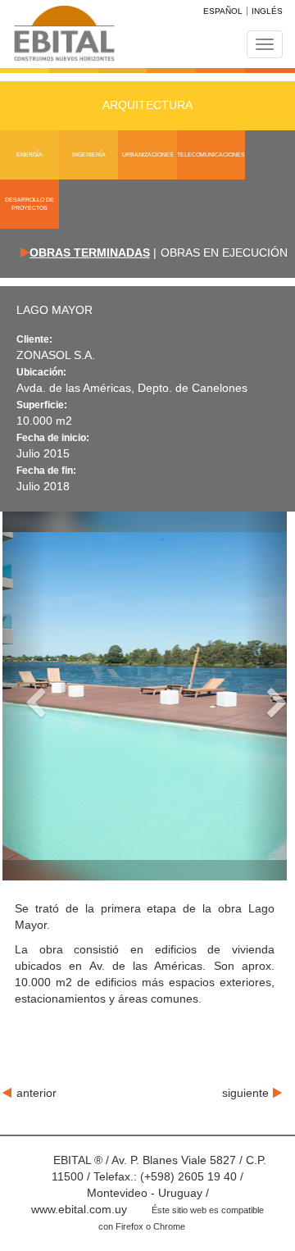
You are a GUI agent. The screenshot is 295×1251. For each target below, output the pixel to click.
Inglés (267, 11)
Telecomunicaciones (211, 154)
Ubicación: (41, 372)
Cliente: (34, 339)
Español (223, 11)
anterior (36, 1092)
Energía (29, 154)
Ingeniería (89, 154)
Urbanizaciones (148, 154)
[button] (23, 696)
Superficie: (41, 405)
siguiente (245, 1092)
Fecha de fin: (46, 470)
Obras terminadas (90, 252)
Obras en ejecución (224, 252)
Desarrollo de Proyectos (29, 204)
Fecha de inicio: (52, 438)
